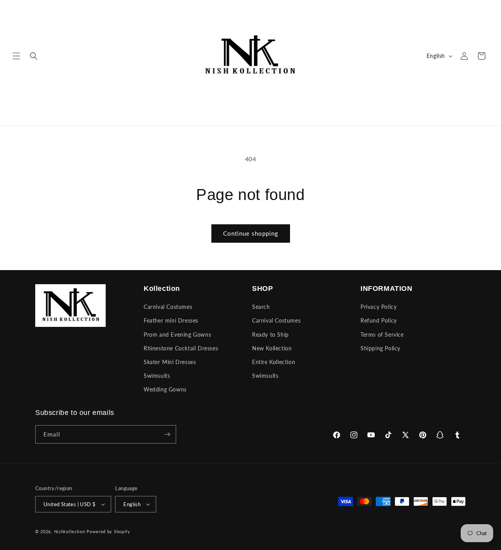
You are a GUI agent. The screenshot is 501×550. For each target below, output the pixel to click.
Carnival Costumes (168, 306)
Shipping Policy (380, 348)
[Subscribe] (167, 434)
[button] (16, 56)
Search (261, 306)
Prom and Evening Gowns (177, 334)
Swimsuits (157, 375)
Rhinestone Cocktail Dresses (181, 348)
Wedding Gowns (165, 389)
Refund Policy (378, 320)
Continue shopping (250, 233)
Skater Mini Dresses (170, 362)
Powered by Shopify (108, 531)
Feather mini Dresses (171, 320)
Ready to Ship (270, 334)
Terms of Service (382, 334)
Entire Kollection (273, 362)
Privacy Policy (378, 306)
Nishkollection (69, 531)
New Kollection (272, 348)
